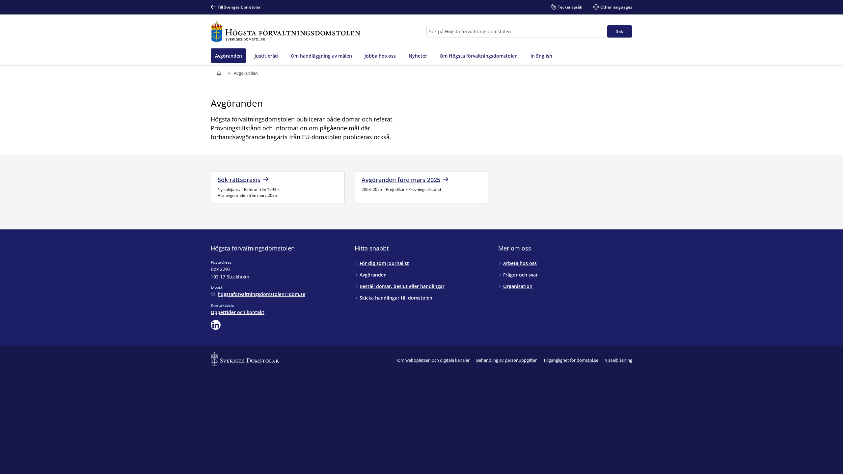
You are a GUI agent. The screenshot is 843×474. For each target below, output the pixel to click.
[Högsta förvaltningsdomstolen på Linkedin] (216, 325)
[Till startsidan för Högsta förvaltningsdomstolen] (285, 31)
